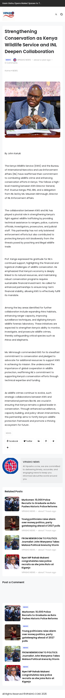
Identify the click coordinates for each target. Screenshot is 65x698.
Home (7, 70)
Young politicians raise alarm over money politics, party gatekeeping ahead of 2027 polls (41, 522)
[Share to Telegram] (53, 441)
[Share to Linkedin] (39, 441)
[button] (56, 14)
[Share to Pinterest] (46, 441)
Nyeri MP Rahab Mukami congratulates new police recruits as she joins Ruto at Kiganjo (38, 562)
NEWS (8, 59)
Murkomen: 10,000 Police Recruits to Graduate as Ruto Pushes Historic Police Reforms (39, 503)
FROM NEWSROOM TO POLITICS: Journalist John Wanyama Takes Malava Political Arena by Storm (40, 542)
